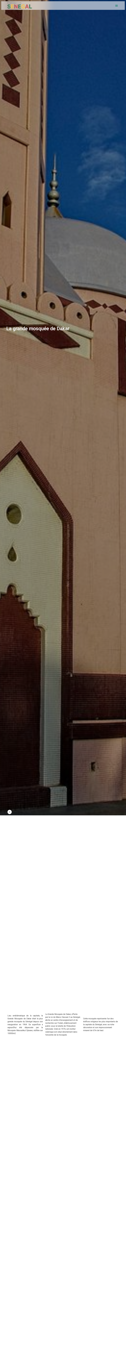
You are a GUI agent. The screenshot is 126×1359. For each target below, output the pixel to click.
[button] (117, 6)
